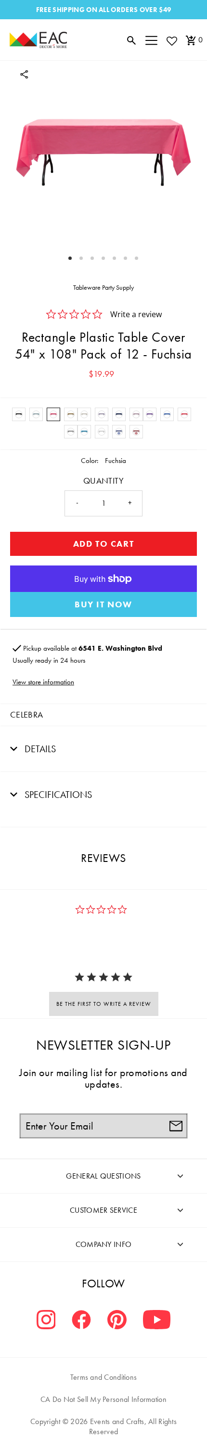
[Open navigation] (151, 40)
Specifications (57, 794)
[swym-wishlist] (171, 40)
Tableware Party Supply (103, 287)
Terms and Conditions (103, 1377)
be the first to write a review (103, 1004)
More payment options (103, 604)
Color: (89, 460)
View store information (43, 682)
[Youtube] (156, 1321)
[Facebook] (81, 1321)
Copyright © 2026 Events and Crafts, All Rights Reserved (103, 1426)
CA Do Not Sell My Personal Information (103, 1399)
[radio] (19, 414)
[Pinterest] (117, 1321)
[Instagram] (46, 1321)
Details (39, 749)
